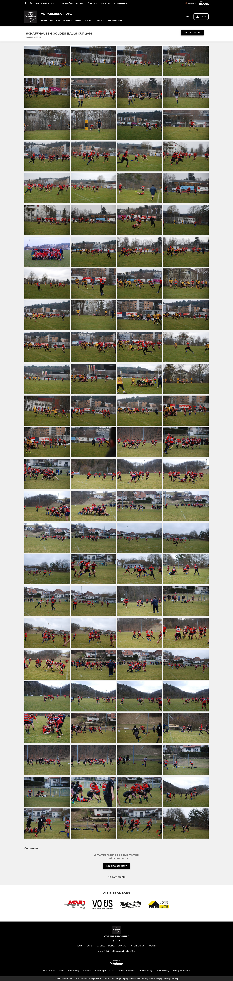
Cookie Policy (162, 970)
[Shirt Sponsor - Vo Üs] (102, 905)
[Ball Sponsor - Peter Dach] (158, 905)
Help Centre (49, 970)
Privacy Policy (145, 970)
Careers (87, 970)
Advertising (73, 970)
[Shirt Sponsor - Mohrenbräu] (130, 905)
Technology (100, 970)
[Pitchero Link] (203, 4)
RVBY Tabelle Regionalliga (114, 3)
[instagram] (31, 3)
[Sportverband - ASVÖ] (74, 905)
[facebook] (25, 3)
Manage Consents (181, 970)
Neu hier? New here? (46, 3)
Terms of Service (127, 970)
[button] (44, 20)
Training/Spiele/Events (72, 3)
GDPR (112, 970)
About (61, 970)
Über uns (92, 3)
